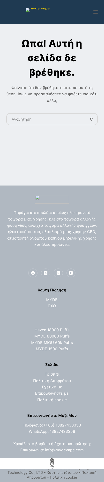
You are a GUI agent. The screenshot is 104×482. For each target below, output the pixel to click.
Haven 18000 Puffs (52, 329)
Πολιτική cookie (52, 399)
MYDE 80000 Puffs (52, 336)
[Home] (52, 459)
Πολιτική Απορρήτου (52, 380)
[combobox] (46, 119)
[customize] (52, 467)
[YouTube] (71, 273)
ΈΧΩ (52, 305)
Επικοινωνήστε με (52, 393)
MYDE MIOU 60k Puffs (52, 342)
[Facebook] (32, 273)
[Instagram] (58, 273)
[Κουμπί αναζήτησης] (91, 119)
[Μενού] (95, 12)
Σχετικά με (52, 387)
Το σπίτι (52, 374)
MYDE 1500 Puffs (52, 348)
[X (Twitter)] (45, 273)
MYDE (52, 299)
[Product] (52, 463)
